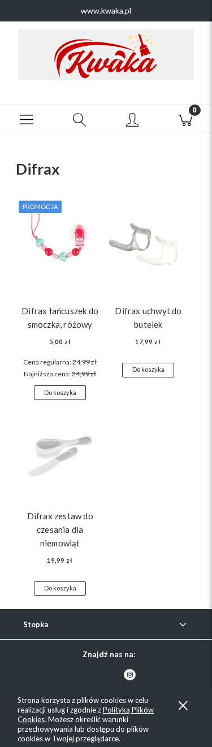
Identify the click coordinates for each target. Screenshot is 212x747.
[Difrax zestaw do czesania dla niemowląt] (60, 448)
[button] (26, 119)
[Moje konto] (132, 120)
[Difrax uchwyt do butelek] (148, 244)
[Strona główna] (106, 54)
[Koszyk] (185, 119)
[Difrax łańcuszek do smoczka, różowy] (60, 244)
